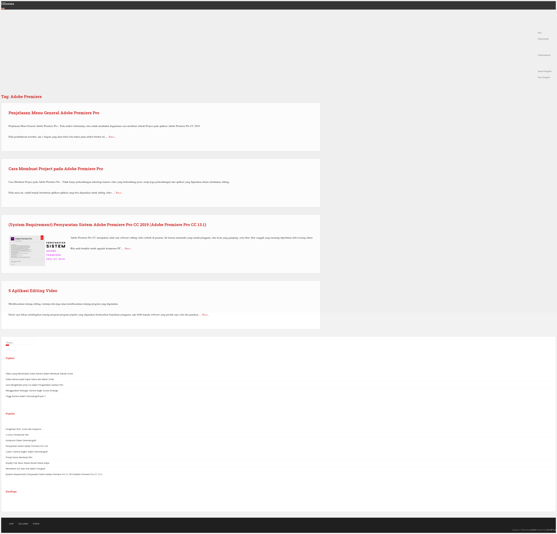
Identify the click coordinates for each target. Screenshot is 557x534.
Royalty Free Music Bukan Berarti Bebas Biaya (27, 463)
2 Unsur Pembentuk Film (17, 434)
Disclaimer (23, 524)
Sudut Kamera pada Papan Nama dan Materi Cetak (30, 379)
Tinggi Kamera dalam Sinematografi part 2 (26, 396)
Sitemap (36, 524)
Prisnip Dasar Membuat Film (19, 457)
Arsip (11, 524)
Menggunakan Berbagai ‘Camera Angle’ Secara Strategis (32, 390)
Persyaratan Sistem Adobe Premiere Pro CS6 (27, 446)
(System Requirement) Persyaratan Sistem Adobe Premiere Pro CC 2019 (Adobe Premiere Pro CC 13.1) (54, 474)
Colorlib (532, 530)
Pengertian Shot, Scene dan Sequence (23, 429)
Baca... (206, 314)
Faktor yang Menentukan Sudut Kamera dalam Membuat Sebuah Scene (39, 373)
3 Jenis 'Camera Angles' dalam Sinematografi (27, 451)
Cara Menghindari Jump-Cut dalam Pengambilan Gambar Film (34, 385)
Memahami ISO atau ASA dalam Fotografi (25, 468)
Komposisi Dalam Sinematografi (21, 440)
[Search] (7, 345)
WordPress (551, 530)
